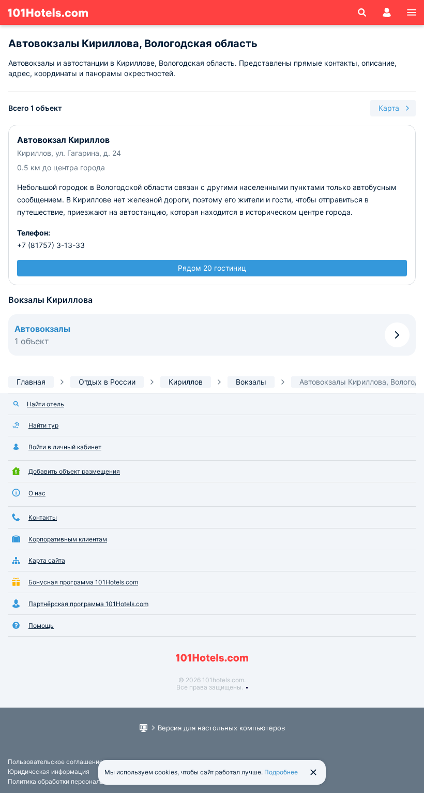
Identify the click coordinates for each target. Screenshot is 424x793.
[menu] (411, 12)
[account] (386, 12)
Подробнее (281, 772)
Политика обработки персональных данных (73, 781)
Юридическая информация (48, 771)
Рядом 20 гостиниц (212, 267)
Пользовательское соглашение (55, 762)
